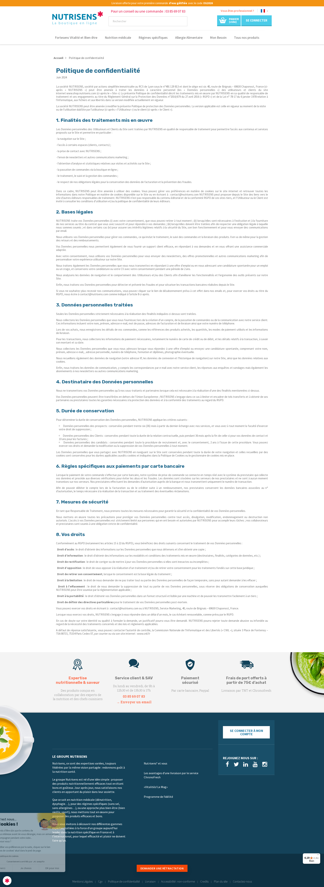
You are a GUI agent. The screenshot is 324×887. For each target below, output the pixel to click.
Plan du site (220, 881)
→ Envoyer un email (134, 702)
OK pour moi (69, 868)
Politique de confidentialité (124, 881)
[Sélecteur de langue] (264, 11)
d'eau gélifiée (178, 3)
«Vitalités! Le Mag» (156, 787)
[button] (7, 880)
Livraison (150, 881)
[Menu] (318, 855)
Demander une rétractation (162, 868)
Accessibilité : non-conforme (178, 881)
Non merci (16, 868)
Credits (204, 881)
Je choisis (43, 868)
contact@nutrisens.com (124, 608)
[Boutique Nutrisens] (77, 19)
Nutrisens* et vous (155, 763)
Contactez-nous (242, 881)
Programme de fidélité (158, 797)
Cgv (100, 881)
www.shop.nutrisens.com (81, 93)
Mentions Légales (82, 881)
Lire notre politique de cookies (22, 856)
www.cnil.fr (143, 633)
